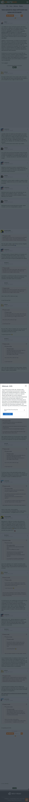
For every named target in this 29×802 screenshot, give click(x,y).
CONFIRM (8, 414)
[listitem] (14, 410)
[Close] (26, 386)
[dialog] (14, 401)
